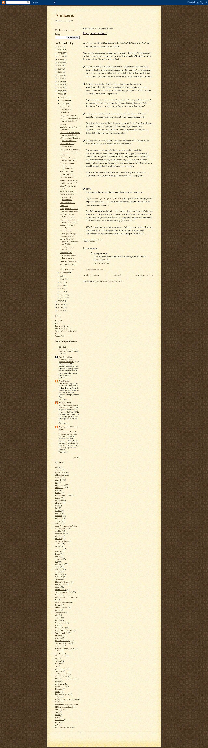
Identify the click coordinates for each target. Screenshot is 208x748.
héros (57, 610)
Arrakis (58, 638)
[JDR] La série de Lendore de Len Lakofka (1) (70, 150)
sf (56, 482)
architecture (59, 684)
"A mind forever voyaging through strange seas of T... (68, 233)
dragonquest (60, 709)
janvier (63, 298)
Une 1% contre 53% (67, 202)
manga (57, 696)
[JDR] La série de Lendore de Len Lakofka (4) (70, 119)
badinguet (59, 500)
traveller (58, 551)
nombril (58, 480)
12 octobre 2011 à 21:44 (101, 263)
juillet (62, 279)
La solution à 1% (66, 252)
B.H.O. (57, 594)
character (58, 645)
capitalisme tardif (61, 673)
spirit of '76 (59, 472)
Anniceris (64, 15)
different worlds (61, 607)
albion (57, 617)
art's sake (58, 538)
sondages (58, 559)
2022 (60, 59)
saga (56, 666)
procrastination (60, 668)
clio (56, 505)
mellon (57, 571)
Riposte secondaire (67, 171)
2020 (60, 65)
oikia (57, 546)
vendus (58, 661)
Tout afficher (76, 457)
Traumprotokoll (61, 633)
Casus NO (59, 321)
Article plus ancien (144, 275)
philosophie (59, 475)
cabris (57, 566)
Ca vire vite (64, 205)
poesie (57, 587)
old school (59, 487)
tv (56, 490)
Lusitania (58, 689)
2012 (60, 91)
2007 (60, 310)
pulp (57, 724)
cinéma (58, 510)
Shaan (57, 579)
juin (62, 282)
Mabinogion (60, 656)
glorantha (58, 503)
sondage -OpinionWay (109, 198)
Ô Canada (59, 577)
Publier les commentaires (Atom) (110, 281)
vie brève (58, 671)
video (57, 712)
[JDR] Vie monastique (68, 177)
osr (56, 658)
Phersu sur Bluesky (62, 326)
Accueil (117, 275)
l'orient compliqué (62, 495)
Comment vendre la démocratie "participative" (67, 166)
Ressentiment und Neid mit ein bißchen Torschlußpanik (66, 705)
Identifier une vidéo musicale (67, 226)
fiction (57, 620)
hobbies (58, 513)
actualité (58, 477)
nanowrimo (59, 564)
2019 (60, 69)
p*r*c (57, 717)
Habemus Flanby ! (67, 174)
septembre (64, 272)
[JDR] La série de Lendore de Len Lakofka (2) (70, 139)
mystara (58, 543)
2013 (60, 87)
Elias (57, 323)
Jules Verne (59, 719)
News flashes (63, 383)
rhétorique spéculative (63, 727)
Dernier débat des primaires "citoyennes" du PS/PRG (69, 241)
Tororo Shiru (60, 336)
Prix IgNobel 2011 (67, 269)
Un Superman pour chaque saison (67, 144)
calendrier (59, 569)
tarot (57, 625)
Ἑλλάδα (58, 653)
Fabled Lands (64, 381)
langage (58, 722)
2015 (60, 81)
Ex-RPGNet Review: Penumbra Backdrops (66, 360)
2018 (60, 72)
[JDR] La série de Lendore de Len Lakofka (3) (70, 133)
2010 (60, 301)
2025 (60, 50)
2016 (60, 78)
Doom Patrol (60, 628)
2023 (60, 56)
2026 (60, 46)
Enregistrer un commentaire (94, 269)
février (63, 294)
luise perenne (60, 622)
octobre (63, 103)
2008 (60, 307)
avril (62, 288)
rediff (57, 650)
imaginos (62, 346)
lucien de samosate (62, 694)
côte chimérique (61, 676)
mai (61, 285)
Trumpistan (59, 612)
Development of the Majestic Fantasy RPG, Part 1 (69, 406)
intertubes (59, 518)
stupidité (58, 531)
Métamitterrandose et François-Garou (68, 256)
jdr (56, 467)
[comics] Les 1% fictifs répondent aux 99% (68, 181)
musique (58, 521)
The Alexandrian (65, 357)
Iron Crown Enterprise (63, 630)
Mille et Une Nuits (62, 602)
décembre (64, 97)
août (62, 276)
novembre (64, 100)
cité (56, 561)
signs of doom (60, 686)
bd (56, 508)
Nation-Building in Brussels (67, 248)
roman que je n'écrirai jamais (66, 699)
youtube (58, 523)
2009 (60, 304)
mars (62, 291)
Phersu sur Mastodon (63, 328)
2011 (60, 94)
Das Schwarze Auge (62, 640)
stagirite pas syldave (62, 643)
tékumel (58, 536)
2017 (60, 75)
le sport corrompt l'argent (64, 648)
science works (60, 589)
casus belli (59, 549)
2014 (60, 84)
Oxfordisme (64, 112)
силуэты (63, 124)
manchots (58, 635)
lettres (57, 554)
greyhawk (59, 574)
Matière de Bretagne (62, 582)
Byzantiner (64, 154)
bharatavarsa (60, 533)
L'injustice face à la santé (69, 261)
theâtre (57, 701)
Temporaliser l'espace (68, 115)
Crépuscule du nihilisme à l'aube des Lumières (69, 220)
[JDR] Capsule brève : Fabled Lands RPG (68, 159)
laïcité (57, 492)
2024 (60, 53)
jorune (57, 605)
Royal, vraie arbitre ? (68, 191)
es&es (57, 714)
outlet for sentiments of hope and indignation (66, 527)
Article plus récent (91, 275)
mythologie (59, 485)
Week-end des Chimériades (66, 108)
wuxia (57, 663)
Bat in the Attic (65, 402)
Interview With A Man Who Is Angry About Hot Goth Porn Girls (68, 434)
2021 (60, 62)
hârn (57, 615)
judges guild (60, 584)
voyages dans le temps (63, 592)
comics (57, 470)
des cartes (58, 515)
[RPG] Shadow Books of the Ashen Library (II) (69, 209)
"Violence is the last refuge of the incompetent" (67, 197)
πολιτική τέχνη (61, 541)
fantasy (58, 498)
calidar (57, 691)
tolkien (57, 556)
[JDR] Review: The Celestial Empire (67, 215)
